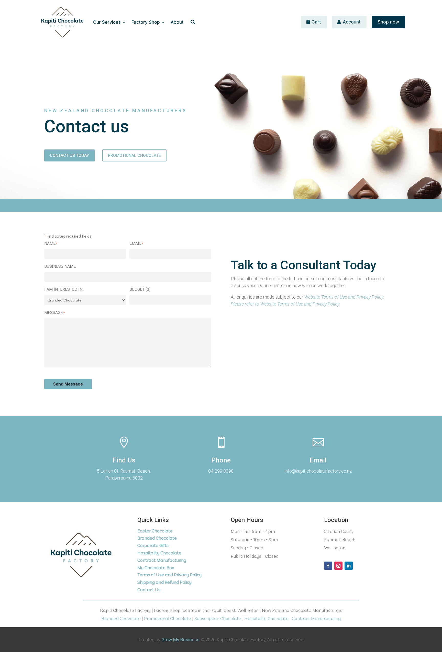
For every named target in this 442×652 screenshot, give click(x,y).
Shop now (388, 22)
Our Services (107, 22)
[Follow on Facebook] (328, 566)
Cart (316, 22)
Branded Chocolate (157, 538)
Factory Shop (145, 22)
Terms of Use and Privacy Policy (169, 574)
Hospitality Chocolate (159, 552)
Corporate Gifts (153, 545)
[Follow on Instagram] (338, 566)
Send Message (68, 384)
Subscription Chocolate (217, 618)
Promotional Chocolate (134, 155)
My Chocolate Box (155, 567)
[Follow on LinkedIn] (349, 566)
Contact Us (148, 589)
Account (351, 22)
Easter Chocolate (155, 530)
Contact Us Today (69, 155)
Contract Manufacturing (161, 560)
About (177, 22)
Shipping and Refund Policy (164, 582)
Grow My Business (180, 639)
